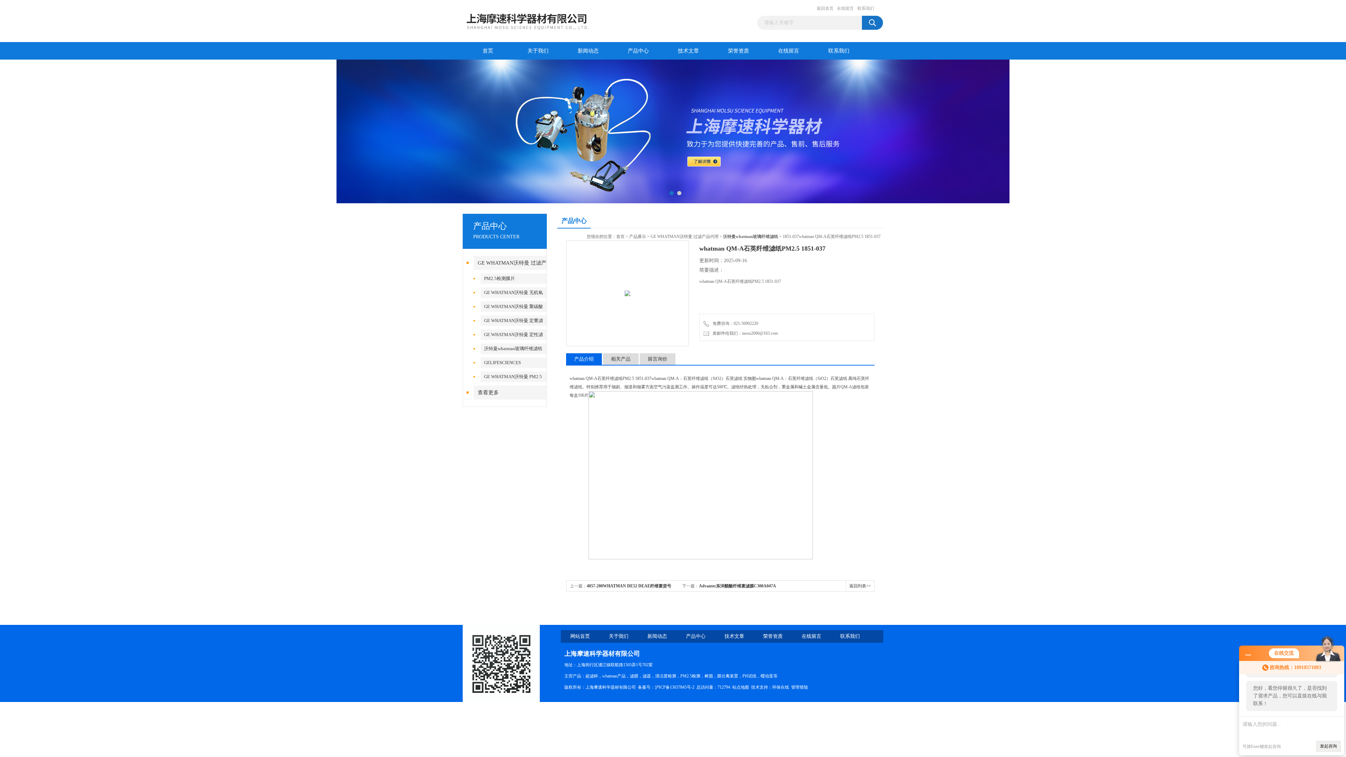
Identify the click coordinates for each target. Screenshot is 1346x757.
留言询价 (657, 359)
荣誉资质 (738, 51)
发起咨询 (1328, 746)
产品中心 (638, 51)
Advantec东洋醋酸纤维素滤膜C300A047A (737, 586)
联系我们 (865, 8)
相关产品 (621, 359)
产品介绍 (584, 359)
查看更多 (488, 392)
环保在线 (780, 687)
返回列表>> (860, 586)
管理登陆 (799, 687)
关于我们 (538, 51)
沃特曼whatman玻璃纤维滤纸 (513, 348)
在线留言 (845, 8)
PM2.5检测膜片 (499, 278)
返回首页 (825, 8)
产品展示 (637, 236)
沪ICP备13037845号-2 (674, 687)
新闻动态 (588, 51)
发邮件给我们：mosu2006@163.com (744, 333)
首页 (488, 51)
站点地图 (740, 687)
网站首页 (580, 636)
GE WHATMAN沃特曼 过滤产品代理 (685, 236)
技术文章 (688, 51)
